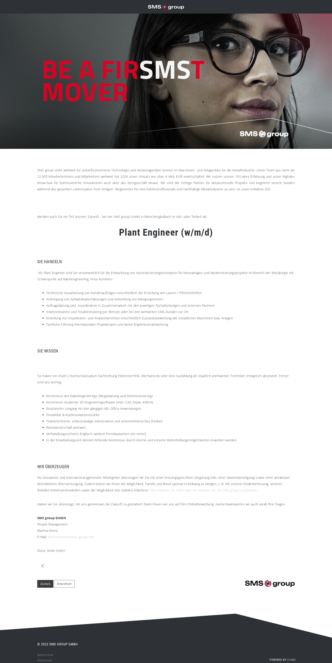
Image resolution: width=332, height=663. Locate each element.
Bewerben (64, 584)
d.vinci (291, 659)
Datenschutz (45, 655)
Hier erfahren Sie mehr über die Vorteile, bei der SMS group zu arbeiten (203, 490)
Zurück (45, 584)
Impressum (44, 660)
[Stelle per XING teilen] (42, 566)
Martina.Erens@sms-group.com (71, 537)
